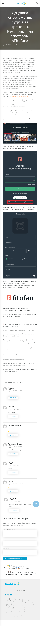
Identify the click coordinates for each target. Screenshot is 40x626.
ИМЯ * (5, 540)
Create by (15, 616)
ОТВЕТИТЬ (13, 398)
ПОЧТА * (6, 549)
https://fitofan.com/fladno (20, 96)
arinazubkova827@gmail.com (17, 450)
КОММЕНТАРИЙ (9, 529)
